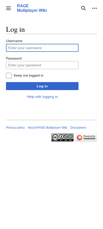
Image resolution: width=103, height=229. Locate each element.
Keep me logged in (29, 75)
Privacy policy (15, 127)
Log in (42, 86)
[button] (8, 8)
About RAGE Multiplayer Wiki (47, 127)
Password (14, 58)
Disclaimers (78, 127)
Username (14, 41)
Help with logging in (42, 97)
